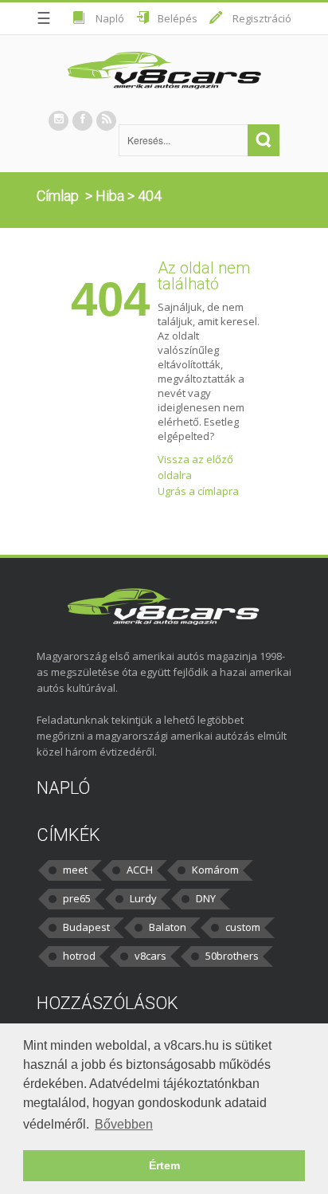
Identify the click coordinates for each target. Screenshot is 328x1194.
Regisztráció (261, 18)
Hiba (110, 195)
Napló (110, 18)
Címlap (58, 195)
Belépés (177, 18)
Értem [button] (164, 1165)
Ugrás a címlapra (198, 491)
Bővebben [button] (124, 1124)
